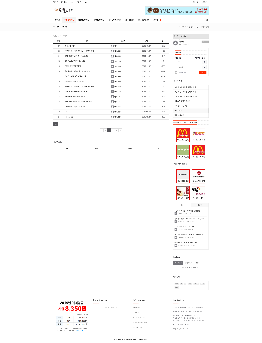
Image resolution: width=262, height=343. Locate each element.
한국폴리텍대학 (70, 46)
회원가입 (196, 2)
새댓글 (199, 205)
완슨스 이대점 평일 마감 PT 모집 (76, 76)
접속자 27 (63, 2)
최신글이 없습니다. (180, 36)
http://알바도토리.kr (180, 329)
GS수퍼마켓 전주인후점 (73, 66)
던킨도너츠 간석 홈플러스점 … (199, 140)
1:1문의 (78, 2)
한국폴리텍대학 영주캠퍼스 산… (183, 181)
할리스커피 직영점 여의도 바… (199, 181)
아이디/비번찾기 (200, 58)
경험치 (197, 263)
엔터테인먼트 (129, 20)
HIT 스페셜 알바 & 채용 (182, 101)
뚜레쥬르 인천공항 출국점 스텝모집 (76, 56)
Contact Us (137, 327)
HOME (57, 20)
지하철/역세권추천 (181, 106)
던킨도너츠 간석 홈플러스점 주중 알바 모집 (79, 51)
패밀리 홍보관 (179, 115)
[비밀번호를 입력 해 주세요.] (191, 67)
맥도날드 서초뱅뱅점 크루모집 (75, 96)
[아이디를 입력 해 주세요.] (191, 62)
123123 (67, 112)
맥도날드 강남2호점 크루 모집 (75, 81)
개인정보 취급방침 (139, 317)
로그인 (205, 2)
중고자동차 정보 (143, 20)
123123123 (69, 117)
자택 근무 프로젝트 (114, 20)
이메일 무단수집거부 (140, 322)
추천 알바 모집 (69, 20)
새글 (85, 2)
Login (203, 72)
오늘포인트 (178, 263)
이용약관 (136, 312)
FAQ (71, 2)
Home (181, 27)
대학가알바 (178, 110)
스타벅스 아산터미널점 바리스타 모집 (77, 71)
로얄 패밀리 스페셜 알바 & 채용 (185, 92)
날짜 (146, 41)
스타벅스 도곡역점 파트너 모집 (75, 61)
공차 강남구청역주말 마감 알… (183, 198)
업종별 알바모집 (83, 20)
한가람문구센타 (198, 198)
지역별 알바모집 (98, 20)
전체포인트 (188, 263)
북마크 (55, 2)
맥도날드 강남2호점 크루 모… (183, 140)
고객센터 (156, 20)
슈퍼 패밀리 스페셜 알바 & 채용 (185, 87)
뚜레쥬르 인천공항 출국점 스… (183, 157)
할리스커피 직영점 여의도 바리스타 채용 (78, 102)
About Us (136, 307)
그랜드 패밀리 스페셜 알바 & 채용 (186, 96)
